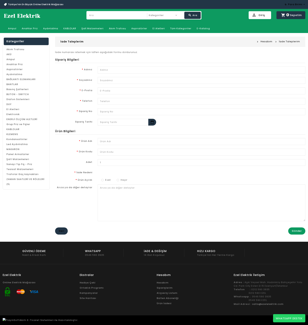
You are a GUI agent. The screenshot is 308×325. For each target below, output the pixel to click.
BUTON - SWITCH (17, 94)
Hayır (123, 180)
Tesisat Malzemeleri (19, 169)
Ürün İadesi (164, 303)
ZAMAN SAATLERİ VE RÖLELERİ (25, 179)
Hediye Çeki (87, 282)
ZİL (8, 184)
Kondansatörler (16, 139)
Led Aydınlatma (17, 144)
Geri (61, 231)
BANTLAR (12, 84)
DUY (9, 104)
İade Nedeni (84, 172)
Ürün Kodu (85, 151)
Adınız (88, 69)
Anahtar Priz (30, 28)
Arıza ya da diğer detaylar (74, 187)
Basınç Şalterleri (17, 89)
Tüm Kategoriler (180, 28)
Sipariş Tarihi (83, 121)
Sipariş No (85, 111)
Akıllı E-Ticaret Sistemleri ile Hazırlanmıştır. (49, 320)
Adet (89, 162)
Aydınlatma (50, 28)
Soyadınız (85, 80)
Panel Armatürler (17, 154)
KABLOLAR (69, 28)
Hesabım (266, 41)
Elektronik (13, 114)
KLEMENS (12, 134)
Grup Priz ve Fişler (18, 124)
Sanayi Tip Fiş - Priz (19, 164)
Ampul (12, 28)
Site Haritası (88, 298)
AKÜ (9, 54)
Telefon (87, 101)
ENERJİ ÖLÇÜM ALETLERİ (21, 119)
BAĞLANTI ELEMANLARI (21, 79)
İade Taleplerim (289, 41)
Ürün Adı (86, 141)
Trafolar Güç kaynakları (22, 174)
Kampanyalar (89, 293)
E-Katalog (203, 28)
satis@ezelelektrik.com (267, 304)
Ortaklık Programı (92, 288)
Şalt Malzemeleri (92, 28)
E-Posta (87, 90)
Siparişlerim (165, 288)
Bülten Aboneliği (168, 298)
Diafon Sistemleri (17, 99)
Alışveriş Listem (167, 293)
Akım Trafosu (117, 28)
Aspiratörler (139, 28)
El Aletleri (159, 28)
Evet (107, 180)
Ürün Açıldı (85, 180)
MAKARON (13, 149)
